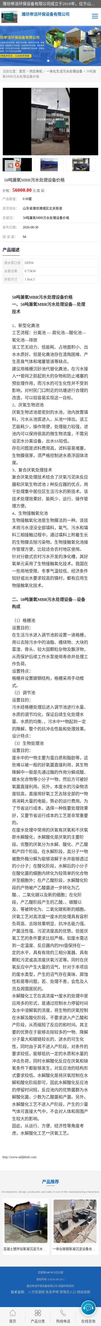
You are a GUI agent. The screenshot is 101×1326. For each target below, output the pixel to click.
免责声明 (52, 1292)
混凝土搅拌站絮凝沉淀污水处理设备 (29, 1249)
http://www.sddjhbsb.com (19, 1157)
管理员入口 (68, 1292)
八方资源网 (36, 1292)
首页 (22, 71)
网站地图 (83, 1292)
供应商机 (36, 71)
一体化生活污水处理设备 (64, 71)
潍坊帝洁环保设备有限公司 (42, 1286)
